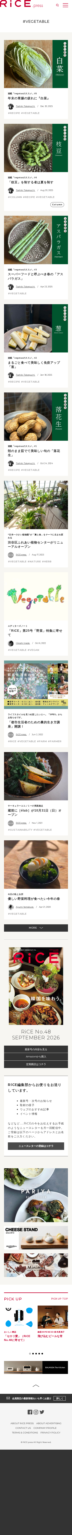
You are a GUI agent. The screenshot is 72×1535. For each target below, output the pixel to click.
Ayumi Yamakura (25, 907)
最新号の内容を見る (36, 1049)
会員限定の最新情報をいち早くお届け (37, 1398)
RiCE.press (21, 554)
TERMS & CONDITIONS (25, 1432)
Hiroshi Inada (23, 643)
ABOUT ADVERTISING (48, 1423)
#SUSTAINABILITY (20, 829)
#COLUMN (15, 197)
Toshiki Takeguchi (25, 106)
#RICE (12, 741)
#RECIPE (14, 113)
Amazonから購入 (36, 1056)
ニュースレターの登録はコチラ (36, 1145)
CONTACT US (23, 1427)
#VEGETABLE (30, 113)
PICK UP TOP (59, 1298)
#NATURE (34, 561)
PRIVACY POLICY (50, 1432)
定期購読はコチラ (36, 1064)
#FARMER (54, 741)
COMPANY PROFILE (45, 1427)
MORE (33, 927)
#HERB (46, 561)
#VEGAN (33, 649)
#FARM (42, 741)
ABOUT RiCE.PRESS (22, 1423)
